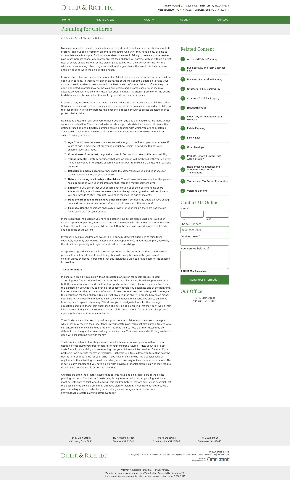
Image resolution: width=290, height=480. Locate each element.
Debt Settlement (196, 107)
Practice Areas (105, 19)
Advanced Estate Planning (202, 59)
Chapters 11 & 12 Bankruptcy (203, 88)
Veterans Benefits (197, 190)
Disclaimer (148, 470)
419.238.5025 (178, 476)
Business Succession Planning (204, 79)
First (182, 219)
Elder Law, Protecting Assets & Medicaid (204, 118)
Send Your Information (204, 279)
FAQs (147, 19)
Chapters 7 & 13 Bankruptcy (203, 98)
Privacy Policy (162, 470)
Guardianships (195, 147)
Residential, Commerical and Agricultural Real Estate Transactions (203, 169)
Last (208, 219)
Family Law (193, 137)
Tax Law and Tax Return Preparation (208, 181)
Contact (222, 19)
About (184, 19)
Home (66, 19)
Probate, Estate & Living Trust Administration (204, 157)
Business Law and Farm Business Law (206, 69)
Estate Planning (196, 128)
